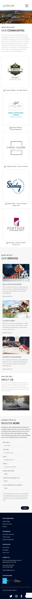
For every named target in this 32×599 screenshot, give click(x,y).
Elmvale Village (6, 521)
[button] (2, 17)
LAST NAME (6, 449)
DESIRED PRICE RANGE (8, 470)
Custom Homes (6, 537)
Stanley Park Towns (7, 524)
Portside (5, 526)
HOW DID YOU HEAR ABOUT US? (11, 478)
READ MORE (7, 296)
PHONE (5, 463)
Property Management (8, 539)
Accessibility (5, 550)
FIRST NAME (6, 442)
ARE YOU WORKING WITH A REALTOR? (13, 485)
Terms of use (6, 552)
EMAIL (5, 456)
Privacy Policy (6, 547)
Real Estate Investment (8, 534)
